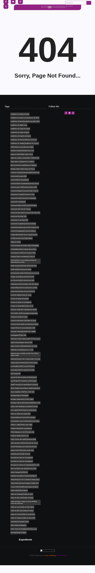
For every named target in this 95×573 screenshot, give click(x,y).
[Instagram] (72, 112)
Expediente (25, 539)
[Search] (89, 3)
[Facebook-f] (65, 112)
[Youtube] (69, 112)
